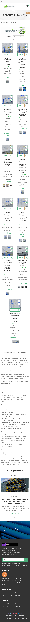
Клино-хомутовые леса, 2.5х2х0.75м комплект (7, 61)
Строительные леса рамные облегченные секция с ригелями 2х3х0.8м (15, 317)
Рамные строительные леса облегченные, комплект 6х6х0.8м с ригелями (22, 217)
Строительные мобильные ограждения (19, 580)
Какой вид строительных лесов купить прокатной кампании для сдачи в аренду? (15, 501)
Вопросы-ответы (19, 593)
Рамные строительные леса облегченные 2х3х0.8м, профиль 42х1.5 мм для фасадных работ (22, 166)
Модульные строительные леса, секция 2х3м (7, 112)
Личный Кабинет (7, 603)
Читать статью (15, 513)
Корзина (17, 606)
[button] (27, 6)
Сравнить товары (7, 606)
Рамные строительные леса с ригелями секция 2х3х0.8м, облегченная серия (7, 266)
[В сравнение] (11, 48)
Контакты (17, 595)
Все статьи (14, 475)
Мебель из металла (7, 584)
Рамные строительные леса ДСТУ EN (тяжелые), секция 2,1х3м (7, 163)
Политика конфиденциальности (15, 615)
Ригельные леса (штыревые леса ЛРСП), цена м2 (23, 263)
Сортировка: (9, 36)
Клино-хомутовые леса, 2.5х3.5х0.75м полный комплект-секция (22, 62)
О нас (4, 593)
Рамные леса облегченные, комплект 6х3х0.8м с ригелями (22, 112)
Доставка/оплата (7, 595)
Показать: (9, 39)
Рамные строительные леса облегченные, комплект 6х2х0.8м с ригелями (7, 217)
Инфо (26, 1)
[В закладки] (11, 45)
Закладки (17, 603)
